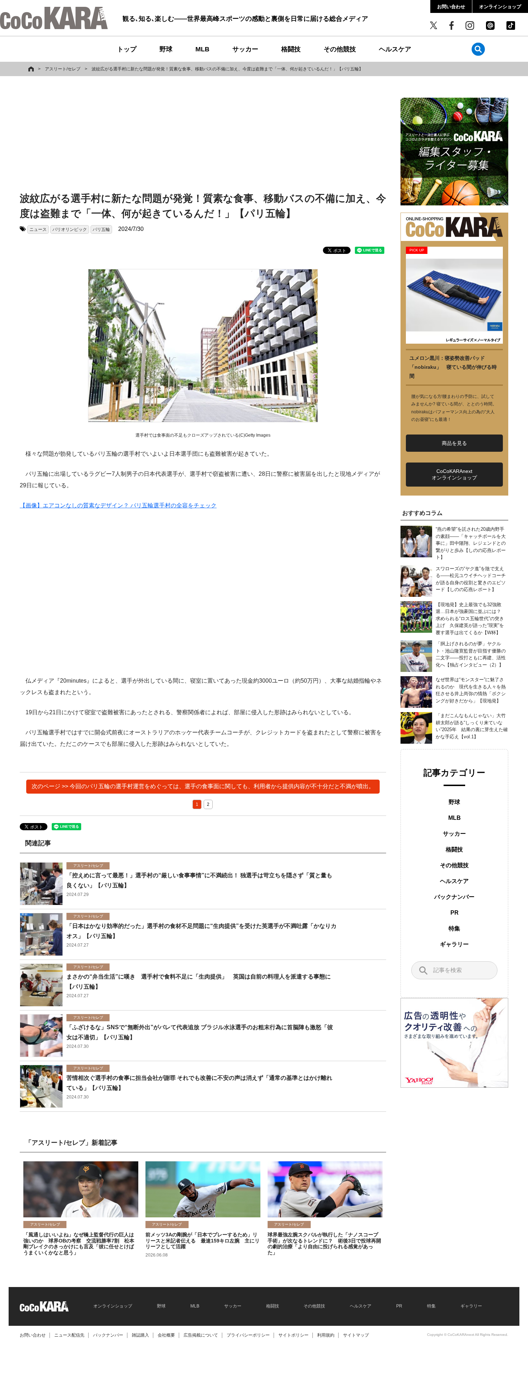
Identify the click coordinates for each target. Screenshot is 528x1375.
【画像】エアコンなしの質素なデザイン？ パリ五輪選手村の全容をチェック (118, 505)
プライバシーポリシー (248, 1335)
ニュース (38, 229)
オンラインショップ (500, 6)
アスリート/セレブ (62, 68)
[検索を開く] (478, 49)
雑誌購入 (140, 1335)
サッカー (245, 49)
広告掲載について (201, 1335)
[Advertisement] (203, 135)
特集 (454, 928)
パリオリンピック (69, 229)
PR (454, 913)
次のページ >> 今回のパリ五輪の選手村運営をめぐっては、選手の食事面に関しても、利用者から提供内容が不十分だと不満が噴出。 (203, 786)
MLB (202, 49)
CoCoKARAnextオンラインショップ (454, 474)
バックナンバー (454, 897)
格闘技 (291, 49)
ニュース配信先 (69, 1335)
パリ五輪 (101, 229)
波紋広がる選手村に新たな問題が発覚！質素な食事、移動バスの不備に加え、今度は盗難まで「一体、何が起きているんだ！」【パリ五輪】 (227, 68)
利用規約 (325, 1335)
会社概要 (166, 1335)
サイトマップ (356, 1335)
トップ (126, 49)
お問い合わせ (451, 6)
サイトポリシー (293, 1335)
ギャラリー (454, 944)
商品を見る (454, 443)
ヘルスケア (395, 49)
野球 (165, 49)
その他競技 (340, 49)
